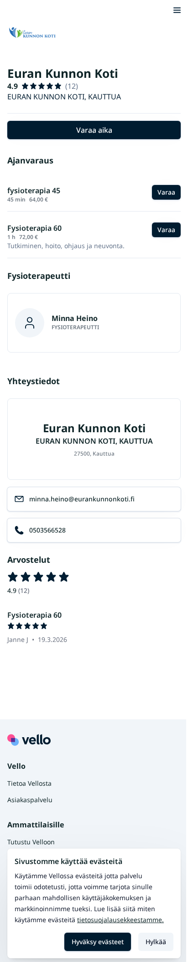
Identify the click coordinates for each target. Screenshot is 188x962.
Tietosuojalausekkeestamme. (120, 919)
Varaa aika (94, 130)
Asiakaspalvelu (29, 799)
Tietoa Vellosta (29, 783)
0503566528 (47, 530)
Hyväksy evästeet (98, 941)
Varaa (166, 192)
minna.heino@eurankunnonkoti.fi (82, 499)
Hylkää (156, 941)
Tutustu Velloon (31, 841)
